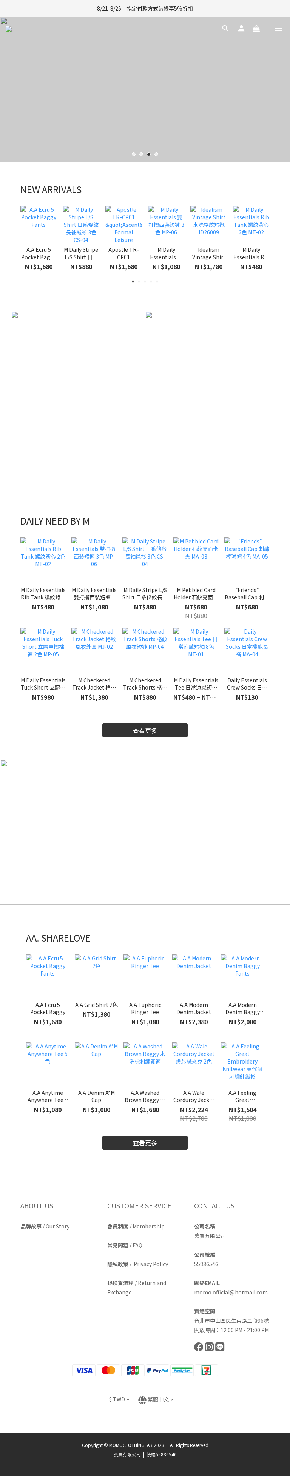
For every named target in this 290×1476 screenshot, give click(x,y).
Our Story (57, 1226)
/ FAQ (124, 1245)
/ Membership (136, 1226)
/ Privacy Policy (137, 1264)
